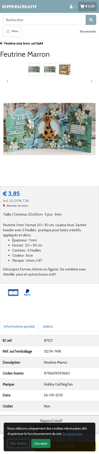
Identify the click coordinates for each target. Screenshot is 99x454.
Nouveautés (88, 31)
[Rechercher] (91, 20)
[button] (73, 6)
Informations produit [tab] (19, 326)
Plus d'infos (18, 443)
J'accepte (41, 443)
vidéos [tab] (48, 326)
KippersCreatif (19, 6)
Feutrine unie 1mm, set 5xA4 (23, 43)
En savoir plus (72, 434)
